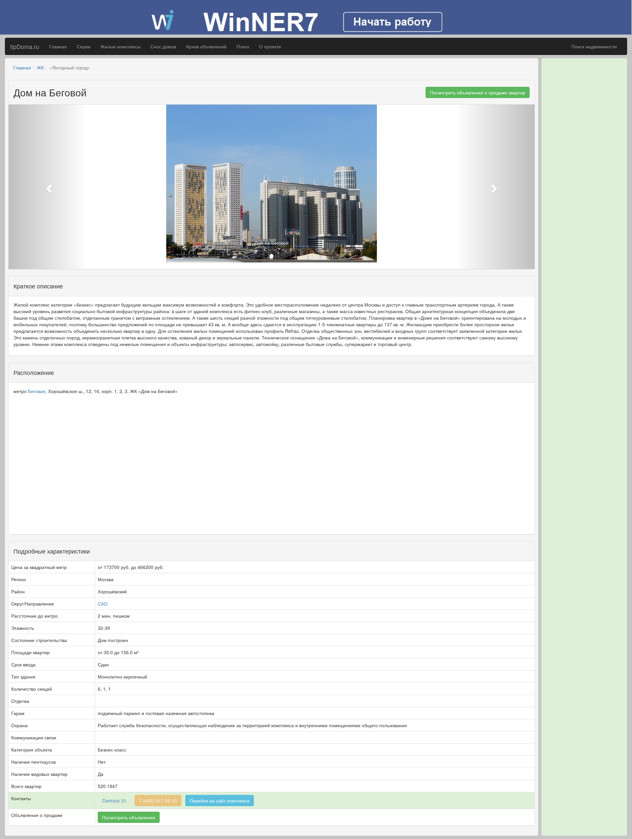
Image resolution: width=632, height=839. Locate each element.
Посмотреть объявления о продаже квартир (477, 92)
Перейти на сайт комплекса (220, 800)
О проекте (270, 46)
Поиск (242, 46)
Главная (58, 46)
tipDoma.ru (24, 46)
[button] (48, 187)
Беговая (36, 391)
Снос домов (163, 46)
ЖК (40, 67)
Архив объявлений (206, 46)
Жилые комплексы (120, 46)
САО (103, 603)
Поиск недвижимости (594, 46)
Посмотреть (128, 817)
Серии (84, 46)
